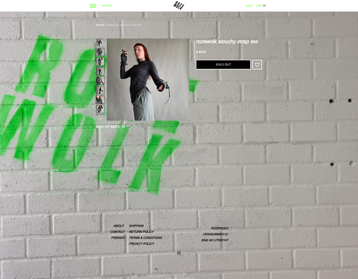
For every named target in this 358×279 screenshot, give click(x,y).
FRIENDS (118, 238)
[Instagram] (179, 253)
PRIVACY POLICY (141, 243)
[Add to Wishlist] (257, 64)
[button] (93, 5)
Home (100, 25)
